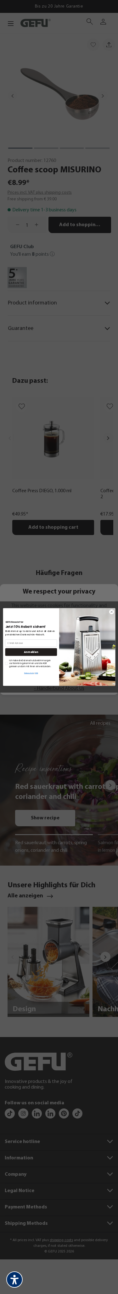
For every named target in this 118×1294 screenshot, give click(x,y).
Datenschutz (28, 673)
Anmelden (31, 652)
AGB (36, 673)
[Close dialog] (111, 611)
